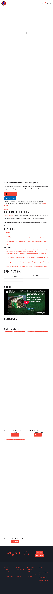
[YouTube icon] (44, 590)
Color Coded (29, 201)
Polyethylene (20, 203)
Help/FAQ (30, 569)
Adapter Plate (23, 201)
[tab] (26, 209)
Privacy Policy (8, 573)
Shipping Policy (31, 571)
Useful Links (30, 576)
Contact (7, 571)
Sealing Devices (27, 203)
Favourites (19, 571)
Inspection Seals (13, 203)
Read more (15, 434)
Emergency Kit (40, 201)
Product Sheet (9, 321)
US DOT (32, 203)
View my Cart (19, 573)
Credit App (19, 576)
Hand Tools (7, 203)
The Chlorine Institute (8, 215)
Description (6, 209)
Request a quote (10, 198)
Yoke (36, 203)
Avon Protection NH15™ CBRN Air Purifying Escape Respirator (15, 431)
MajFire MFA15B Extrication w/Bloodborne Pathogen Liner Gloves (38, 431)
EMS (16, 201)
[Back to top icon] (46, 591)
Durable (34, 201)
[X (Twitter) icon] (42, 590)
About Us (7, 569)
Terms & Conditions (9, 576)
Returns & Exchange (32, 573)
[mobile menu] (38, 3)
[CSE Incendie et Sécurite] (3, 3)
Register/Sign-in (20, 569)
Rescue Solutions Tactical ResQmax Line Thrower (15, 539)
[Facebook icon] (41, 590)
